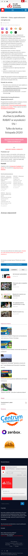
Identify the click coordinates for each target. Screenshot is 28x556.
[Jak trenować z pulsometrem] (6, 274)
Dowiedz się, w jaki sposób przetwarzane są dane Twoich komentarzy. (13, 252)
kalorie (5, 25)
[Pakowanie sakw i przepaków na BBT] (6, 283)
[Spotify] (12, 32)
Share (24, 475)
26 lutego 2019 (15, 276)
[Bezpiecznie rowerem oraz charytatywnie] (6, 294)
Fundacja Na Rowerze (18, 544)
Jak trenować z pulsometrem (20, 274)
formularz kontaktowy (18, 535)
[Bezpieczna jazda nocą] (6, 311)
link (9, 93)
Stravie (2, 167)
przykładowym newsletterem (8, 108)
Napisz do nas (4, 535)
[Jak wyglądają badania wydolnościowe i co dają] (6, 302)
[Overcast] (21, 29)
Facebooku (18, 166)
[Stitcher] (16, 32)
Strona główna (14, 541)
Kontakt (16, 546)
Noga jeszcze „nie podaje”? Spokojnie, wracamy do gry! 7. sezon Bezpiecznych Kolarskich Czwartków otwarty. (13, 365)
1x (9, 472)
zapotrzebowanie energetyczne (14, 25)
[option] (14, 486)
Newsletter (7, 544)
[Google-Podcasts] (16, 29)
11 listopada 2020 (5, 22)
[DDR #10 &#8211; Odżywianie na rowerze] (19, 182)
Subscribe (19, 475)
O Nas (11, 546)
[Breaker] (7, 29)
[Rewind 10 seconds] (7, 473)
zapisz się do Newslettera (6, 525)
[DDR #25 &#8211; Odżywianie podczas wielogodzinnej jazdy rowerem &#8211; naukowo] (7, 183)
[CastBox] (12, 29)
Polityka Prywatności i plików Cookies (13, 543)
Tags (23, 269)
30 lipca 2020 (15, 297)
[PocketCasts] (3, 32)
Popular (5, 269)
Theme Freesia (20, 553)
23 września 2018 (16, 286)
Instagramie (13, 166)
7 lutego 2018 (15, 306)
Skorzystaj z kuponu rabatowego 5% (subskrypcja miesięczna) (14, 140)
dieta (3, 25)
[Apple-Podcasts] (3, 29)
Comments (14, 269)
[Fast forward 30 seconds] (12, 473)
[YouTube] (23, 1)
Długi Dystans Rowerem (6, 553)
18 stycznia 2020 (16, 313)
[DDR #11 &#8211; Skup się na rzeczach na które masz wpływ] (7, 199)
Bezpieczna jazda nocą (18, 311)
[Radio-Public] (7, 32)
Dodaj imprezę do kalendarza (14, 264)
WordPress (3, 554)
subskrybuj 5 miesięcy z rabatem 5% (14, 149)
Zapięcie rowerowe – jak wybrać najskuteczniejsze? (13, 392)
